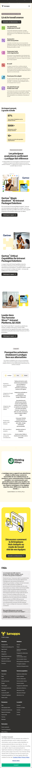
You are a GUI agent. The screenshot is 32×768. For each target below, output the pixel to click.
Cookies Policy (17, 757)
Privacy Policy (25, 757)
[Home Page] (6, 6)
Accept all (16, 765)
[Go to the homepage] (10, 634)
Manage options (16, 760)
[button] (30, 2)
